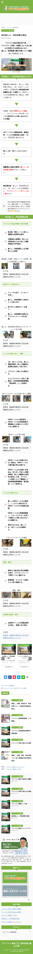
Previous (3, 658)
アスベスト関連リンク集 (13, 769)
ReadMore (8, 667)
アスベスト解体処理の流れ (8, 22)
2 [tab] (14, 672)
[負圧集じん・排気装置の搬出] (19, 677)
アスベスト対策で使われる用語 (21, 743)
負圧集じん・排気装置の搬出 (20, 816)
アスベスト (6, 688)
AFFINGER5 (20, 951)
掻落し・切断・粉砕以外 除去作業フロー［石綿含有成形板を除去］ (21, 706)
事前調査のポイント (8, 24)
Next (30, 658)
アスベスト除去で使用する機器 (21, 779)
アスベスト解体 (22, 688)
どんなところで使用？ (8, 20)
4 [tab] (19, 672)
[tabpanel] (8, 657)
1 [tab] (11, 672)
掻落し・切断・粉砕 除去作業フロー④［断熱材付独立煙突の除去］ (21, 757)
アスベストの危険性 (8, 14)
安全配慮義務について (8, 16)
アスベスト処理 (14, 688)
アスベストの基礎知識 (9, 685)
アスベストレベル (8, 18)
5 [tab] (22, 672)
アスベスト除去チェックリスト (15, 767)
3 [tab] (16, 672)
